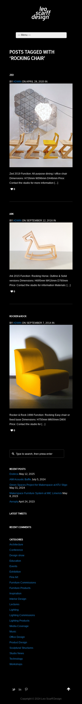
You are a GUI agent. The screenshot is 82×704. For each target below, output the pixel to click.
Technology (16, 658)
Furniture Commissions (22, 582)
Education (15, 560)
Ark (11, 213)
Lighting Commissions (22, 615)
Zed (11, 74)
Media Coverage (19, 626)
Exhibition (15, 571)
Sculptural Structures (21, 647)
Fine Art (13, 577)
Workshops (15, 664)
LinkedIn (20, 689)
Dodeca (14, 474)
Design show (16, 555)
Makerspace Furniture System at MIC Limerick (35, 493)
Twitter (14, 689)
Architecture (16, 544)
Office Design (17, 637)
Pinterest (26, 689)
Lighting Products (19, 620)
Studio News (16, 653)
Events (13, 566)
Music (12, 631)
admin (17, 81)
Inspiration (15, 593)
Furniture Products (19, 588)
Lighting (14, 609)
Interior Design (17, 598)
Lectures (14, 604)
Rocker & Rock (17, 316)
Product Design (18, 642)
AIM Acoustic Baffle (20, 479)
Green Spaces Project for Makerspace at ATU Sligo (38, 484)
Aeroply (13, 501)
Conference (16, 550)
